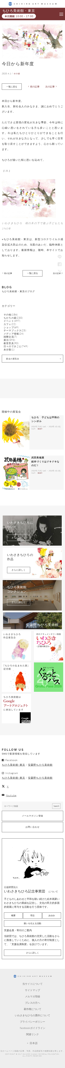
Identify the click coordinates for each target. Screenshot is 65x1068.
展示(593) (9, 340)
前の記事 (35, 86)
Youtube (11, 795)
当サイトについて (32, 983)
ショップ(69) (11, 327)
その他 (16, 73)
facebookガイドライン (32, 1028)
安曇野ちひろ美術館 (40, 764)
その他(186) (11, 314)
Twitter (59, 271)
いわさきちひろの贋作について (32, 1015)
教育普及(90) (11, 343)
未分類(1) (9, 349)
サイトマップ (32, 990)
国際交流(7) (10, 336)
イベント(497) (12, 320)
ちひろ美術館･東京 (13, 764)
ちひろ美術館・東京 (18, 10)
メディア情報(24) (14, 333)
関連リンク (32, 1034)
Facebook (59, 264)
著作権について (32, 1009)
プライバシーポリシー (32, 1021)
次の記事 (50, 86)
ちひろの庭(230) (13, 317)
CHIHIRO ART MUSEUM (32, 4)
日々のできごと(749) (16, 346)
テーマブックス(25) (15, 330)
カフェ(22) (10, 324)
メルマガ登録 (32, 996)
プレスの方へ (32, 1002)
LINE (59, 257)
